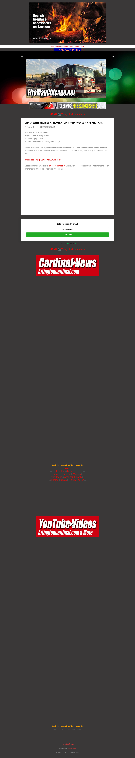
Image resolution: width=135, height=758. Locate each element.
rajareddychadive (72, 748)
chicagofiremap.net (57, 166)
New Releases (66, 47)
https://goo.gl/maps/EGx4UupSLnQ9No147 (43, 160)
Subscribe (67, 234)
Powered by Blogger (67, 744)
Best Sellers (55, 47)
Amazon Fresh (79, 47)
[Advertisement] (67, 196)
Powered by (62, 243)
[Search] (113, 57)
